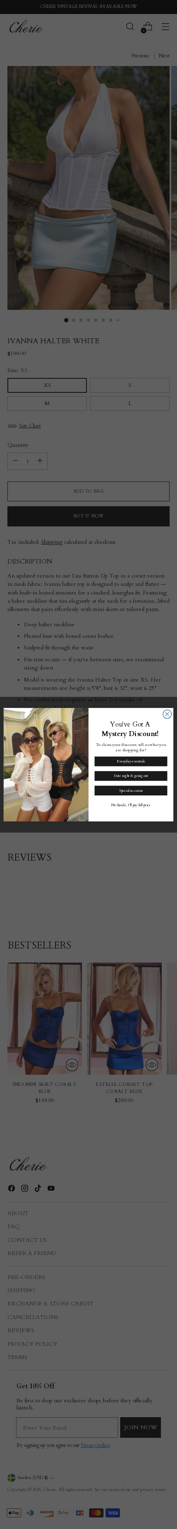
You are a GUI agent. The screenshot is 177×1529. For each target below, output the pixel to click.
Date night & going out (131, 776)
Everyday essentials (131, 761)
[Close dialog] (167, 714)
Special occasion (131, 790)
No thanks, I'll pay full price (131, 804)
